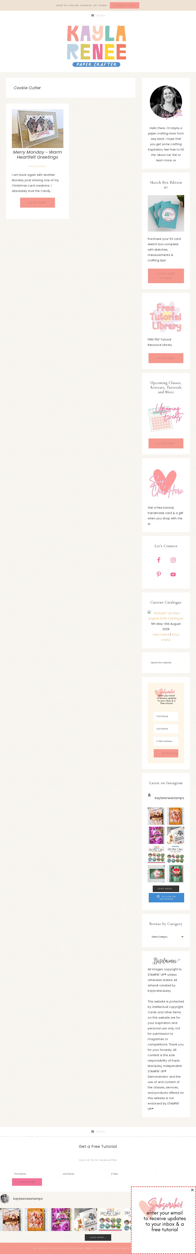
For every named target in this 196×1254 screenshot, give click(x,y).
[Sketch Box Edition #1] (166, 213)
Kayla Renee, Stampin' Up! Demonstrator (98, 46)
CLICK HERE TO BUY (166, 276)
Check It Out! (125, 5)
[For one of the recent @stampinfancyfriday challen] (156, 873)
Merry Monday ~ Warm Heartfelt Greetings (37, 154)
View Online (161, 634)
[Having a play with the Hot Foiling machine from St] (175, 835)
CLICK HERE (166, 358)
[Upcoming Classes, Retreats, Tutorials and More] (166, 435)
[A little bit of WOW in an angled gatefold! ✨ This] (156, 816)
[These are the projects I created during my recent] (156, 835)
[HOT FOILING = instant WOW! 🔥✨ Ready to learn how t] (175, 854)
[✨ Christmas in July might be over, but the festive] (175, 873)
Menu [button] (100, 15)
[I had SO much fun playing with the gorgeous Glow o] (175, 816)
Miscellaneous (37, 166)
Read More (38, 202)
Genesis (89, 1248)
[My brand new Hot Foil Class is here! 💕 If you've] (156, 854)
